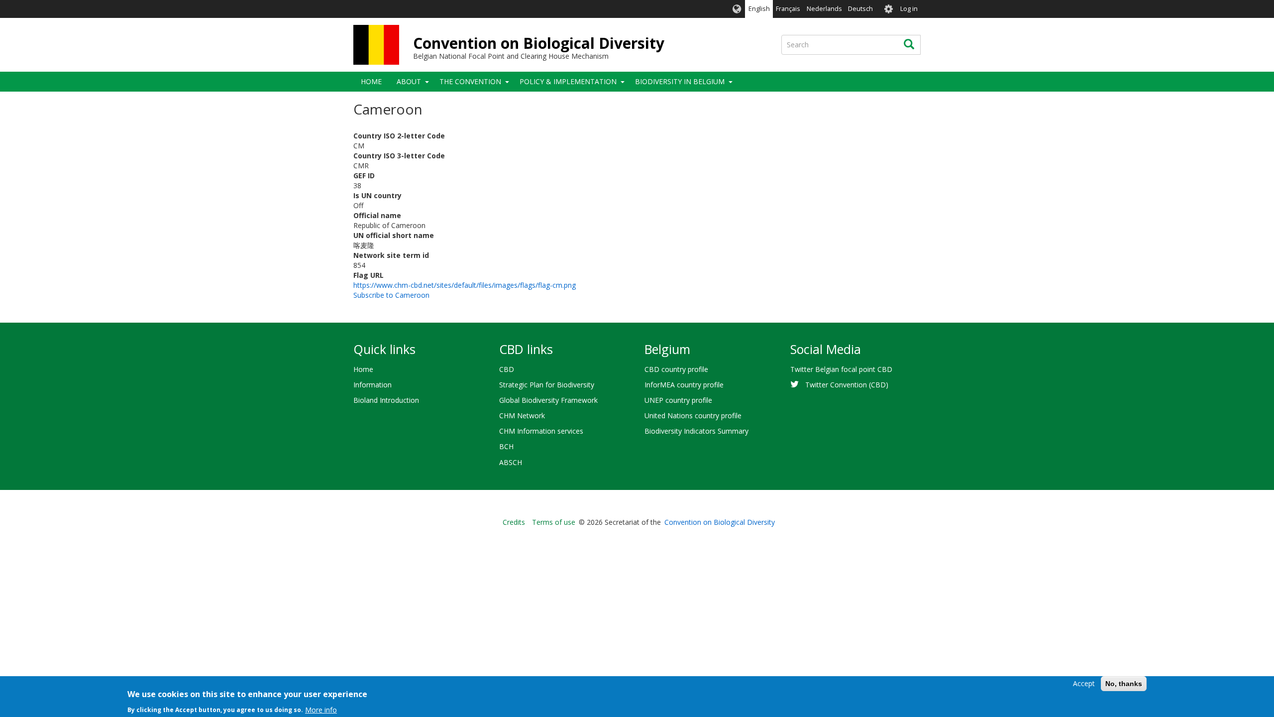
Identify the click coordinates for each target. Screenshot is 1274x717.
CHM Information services (541, 431)
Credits (514, 522)
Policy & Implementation (568, 81)
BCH (506, 446)
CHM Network (522, 415)
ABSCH (510, 462)
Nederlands (824, 8)
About (409, 81)
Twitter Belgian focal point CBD (841, 369)
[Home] (376, 45)
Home (371, 81)
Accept (1084, 683)
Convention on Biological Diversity (538, 43)
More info (321, 709)
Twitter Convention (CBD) (846, 384)
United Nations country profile (693, 415)
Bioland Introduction (386, 400)
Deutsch (860, 8)
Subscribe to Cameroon (391, 295)
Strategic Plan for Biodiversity (546, 384)
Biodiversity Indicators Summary (696, 431)
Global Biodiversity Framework (548, 400)
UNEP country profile (678, 400)
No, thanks (1123, 684)
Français (788, 8)
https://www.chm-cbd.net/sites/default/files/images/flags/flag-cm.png (464, 285)
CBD (506, 369)
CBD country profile (676, 369)
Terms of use (553, 522)
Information (372, 384)
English (759, 8)
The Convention (470, 81)
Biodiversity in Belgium (680, 81)
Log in (909, 8)
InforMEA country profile (684, 384)
